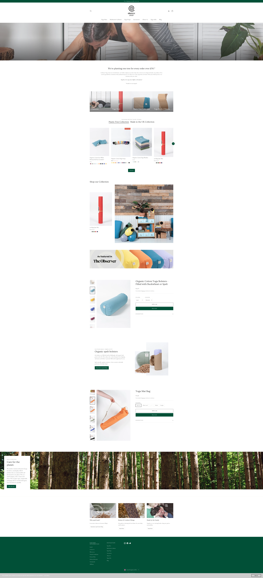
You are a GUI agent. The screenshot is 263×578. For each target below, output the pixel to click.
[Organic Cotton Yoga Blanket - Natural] (136, 161)
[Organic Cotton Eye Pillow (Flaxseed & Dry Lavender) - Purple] (104, 163)
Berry (151, 405)
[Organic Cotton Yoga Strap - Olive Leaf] (125, 162)
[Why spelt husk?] (103, 510)
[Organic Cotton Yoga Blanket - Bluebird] (133, 161)
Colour (147, 297)
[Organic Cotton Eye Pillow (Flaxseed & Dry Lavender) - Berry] (90, 163)
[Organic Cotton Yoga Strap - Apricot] (115, 162)
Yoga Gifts (153, 19)
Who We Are (11, 486)
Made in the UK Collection (142, 122)
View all (131, 170)
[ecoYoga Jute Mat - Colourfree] (154, 162)
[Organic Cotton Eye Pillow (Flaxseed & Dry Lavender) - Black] (100, 163)
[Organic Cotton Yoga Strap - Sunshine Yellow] (112, 162)
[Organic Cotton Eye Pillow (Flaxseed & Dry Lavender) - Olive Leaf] (92, 163)
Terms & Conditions (94, 554)
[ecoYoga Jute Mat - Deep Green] (158, 162)
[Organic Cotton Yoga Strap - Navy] (124, 162)
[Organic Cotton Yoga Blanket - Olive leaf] (135, 161)
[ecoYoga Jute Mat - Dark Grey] (156, 162)
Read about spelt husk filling (97, 526)
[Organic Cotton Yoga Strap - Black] (129, 162)
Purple (161, 405)
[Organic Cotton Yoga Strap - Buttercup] (113, 162)
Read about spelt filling (101, 367)
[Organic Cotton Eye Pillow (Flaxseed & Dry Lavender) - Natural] (97, 163)
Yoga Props (127, 19)
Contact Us (92, 549)
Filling (138, 297)
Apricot (138, 405)
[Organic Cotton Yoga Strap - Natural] (127, 162)
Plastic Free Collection (119, 122)
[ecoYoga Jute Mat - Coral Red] (160, 162)
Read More (121, 528)
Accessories (136, 19)
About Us (145, 19)
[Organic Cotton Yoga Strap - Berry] (122, 162)
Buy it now (154, 308)
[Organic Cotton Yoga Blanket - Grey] (138, 161)
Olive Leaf (145, 405)
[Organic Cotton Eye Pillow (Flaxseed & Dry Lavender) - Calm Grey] (94, 163)
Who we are (92, 552)
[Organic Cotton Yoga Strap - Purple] (118, 162)
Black (156, 405)
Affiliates (92, 564)
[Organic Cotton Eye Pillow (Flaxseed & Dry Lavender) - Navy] (102, 163)
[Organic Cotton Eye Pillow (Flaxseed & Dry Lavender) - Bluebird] (95, 163)
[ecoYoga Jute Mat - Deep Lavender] (161, 162)
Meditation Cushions (116, 19)
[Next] (173, 143)
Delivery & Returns (94, 559)
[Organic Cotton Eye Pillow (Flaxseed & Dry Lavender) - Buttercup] (106, 163)
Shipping (143, 290)
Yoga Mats (104, 19)
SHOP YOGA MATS (121, 54)
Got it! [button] (256, 575)
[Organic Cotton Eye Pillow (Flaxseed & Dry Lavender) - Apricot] (99, 163)
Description (139, 313)
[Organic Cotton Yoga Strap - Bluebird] (120, 162)
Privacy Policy (93, 556)
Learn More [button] (46, 575)
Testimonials (92, 561)
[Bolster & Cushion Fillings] (131, 510)
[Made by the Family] (160, 510)
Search (91, 547)
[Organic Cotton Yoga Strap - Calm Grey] (117, 162)
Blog (160, 19)
